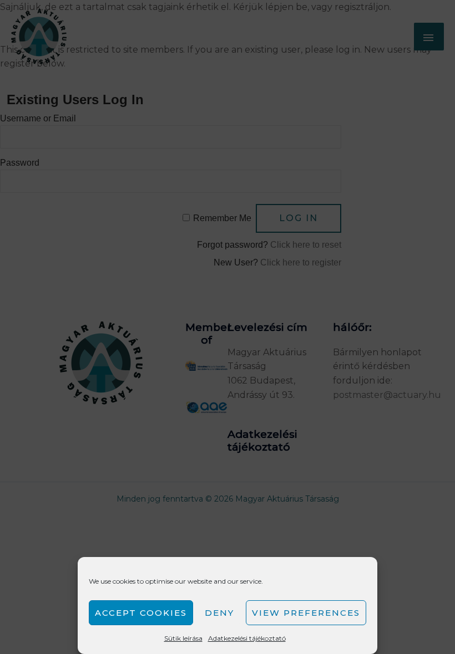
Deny (219, 612)
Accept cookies (141, 612)
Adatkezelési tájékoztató (247, 638)
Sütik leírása (183, 638)
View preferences (306, 612)
